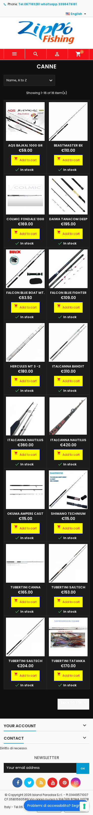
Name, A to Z (30, 81)
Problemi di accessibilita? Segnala (56, 805)
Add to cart (25, 159)
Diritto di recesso (13, 748)
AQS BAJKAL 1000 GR (25, 145)
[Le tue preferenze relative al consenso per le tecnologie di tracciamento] (84, 806)
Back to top (74, 703)
